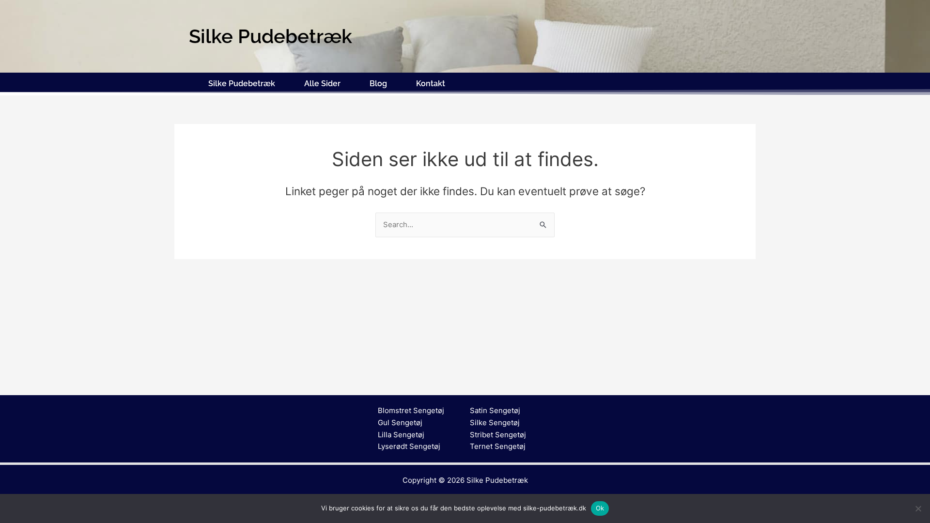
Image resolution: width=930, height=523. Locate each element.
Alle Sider (322, 83)
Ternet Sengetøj (498, 446)
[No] (918, 508)
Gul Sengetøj (400, 422)
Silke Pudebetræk (241, 83)
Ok (600, 508)
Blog (378, 83)
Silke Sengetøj (495, 422)
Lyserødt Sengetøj (409, 446)
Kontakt (430, 83)
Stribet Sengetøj (498, 434)
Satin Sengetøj (495, 410)
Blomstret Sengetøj (411, 410)
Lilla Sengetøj (401, 434)
